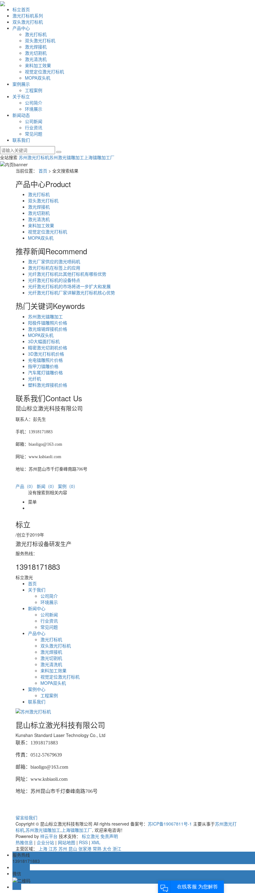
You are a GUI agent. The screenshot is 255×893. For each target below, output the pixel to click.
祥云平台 (49, 836)
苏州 (62, 848)
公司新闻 (33, 121)
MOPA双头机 (37, 78)
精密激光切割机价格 (47, 347)
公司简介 (33, 102)
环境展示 (33, 109)
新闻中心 (36, 608)
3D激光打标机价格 (46, 354)
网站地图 (66, 842)
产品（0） (25, 486)
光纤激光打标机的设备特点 (54, 280)
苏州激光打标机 (34, 157)
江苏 (53, 848)
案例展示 (21, 84)
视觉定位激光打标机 (44, 71)
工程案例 (33, 90)
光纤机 (34, 378)
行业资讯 (33, 127)
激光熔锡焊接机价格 (47, 329)
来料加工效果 (38, 65)
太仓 (107, 848)
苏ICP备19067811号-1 (170, 824)
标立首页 (21, 9)
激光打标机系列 (27, 15)
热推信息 (24, 842)
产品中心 (21, 28)
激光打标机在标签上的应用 (54, 268)
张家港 (84, 848)
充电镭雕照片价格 (45, 360)
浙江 (117, 848)
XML (95, 842)
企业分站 (45, 842)
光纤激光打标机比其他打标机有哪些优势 (67, 274)
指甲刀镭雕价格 (43, 366)
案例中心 (36, 689)
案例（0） (68, 486)
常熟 (97, 848)
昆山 (72, 848)
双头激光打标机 (27, 22)
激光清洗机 (36, 59)
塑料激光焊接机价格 (47, 385)
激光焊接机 (36, 47)
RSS (83, 842)
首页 (43, 171)
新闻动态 (21, 115)
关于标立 (21, 96)
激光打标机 (36, 34)
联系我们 (21, 140)
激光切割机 (36, 53)
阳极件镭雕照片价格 (47, 323)
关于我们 (36, 590)
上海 (43, 848)
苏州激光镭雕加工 (66, 157)
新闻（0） (47, 486)
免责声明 (109, 836)
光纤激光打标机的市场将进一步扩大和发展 (69, 286)
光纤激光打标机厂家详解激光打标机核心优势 (71, 292)
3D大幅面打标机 (44, 341)
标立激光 (90, 836)
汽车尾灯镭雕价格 (45, 372)
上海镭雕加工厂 (99, 157)
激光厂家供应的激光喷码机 (54, 261)
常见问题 (33, 134)
